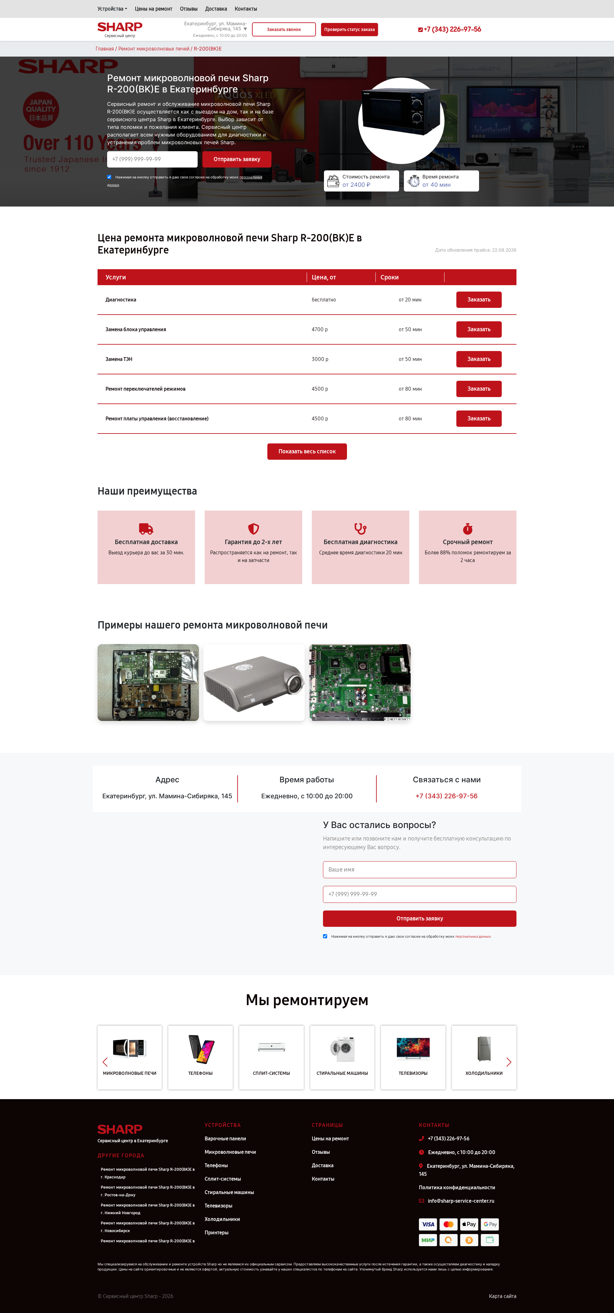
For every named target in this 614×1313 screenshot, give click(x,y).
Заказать (479, 299)
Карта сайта (502, 1296)
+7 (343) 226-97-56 (446, 796)
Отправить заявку (237, 159)
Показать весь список (307, 451)
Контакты (246, 9)
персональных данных (473, 936)
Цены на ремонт (153, 9)
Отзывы (189, 9)
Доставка (216, 9)
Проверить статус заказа (349, 29)
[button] (105, 1062)
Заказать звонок (284, 29)
